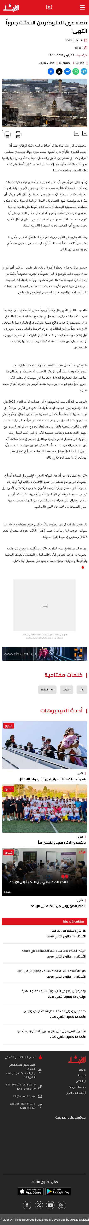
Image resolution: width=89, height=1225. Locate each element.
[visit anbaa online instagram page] (62, 1205)
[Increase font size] (84, 133)
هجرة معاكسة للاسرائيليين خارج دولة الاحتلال (52, 779)
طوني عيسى (46, 63)
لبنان (82, 689)
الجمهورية (65, 63)
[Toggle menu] (82, 7)
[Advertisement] (44, 605)
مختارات (80, 63)
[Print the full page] (17, 134)
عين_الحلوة (47, 689)
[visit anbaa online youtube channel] (50, 1205)
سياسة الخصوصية (77, 1087)
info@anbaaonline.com (24, 1096)
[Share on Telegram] (84, 71)
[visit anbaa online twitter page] (39, 1205)
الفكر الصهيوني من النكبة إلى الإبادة (58, 906)
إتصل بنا (82, 1075)
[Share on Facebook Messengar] (67, 71)
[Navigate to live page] (49, 7)
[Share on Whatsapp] (75, 71)
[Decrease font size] (76, 133)
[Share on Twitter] (59, 71)
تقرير (80, 773)
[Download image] (5, 123)
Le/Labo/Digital (79, 1219)
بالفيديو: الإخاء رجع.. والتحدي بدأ (62, 842)
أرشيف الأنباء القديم (76, 1092)
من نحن (82, 1069)
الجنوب (66, 689)
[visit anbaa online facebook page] (27, 1205)
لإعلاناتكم (81, 1081)
